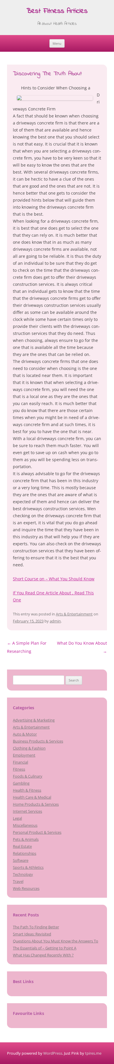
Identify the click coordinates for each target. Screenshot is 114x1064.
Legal (17, 818)
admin (55, 621)
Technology (23, 874)
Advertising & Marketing (34, 720)
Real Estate (22, 846)
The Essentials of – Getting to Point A (44, 948)
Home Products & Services (36, 804)
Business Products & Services (38, 741)
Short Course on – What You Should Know (53, 579)
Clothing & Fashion (29, 748)
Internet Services (27, 811)
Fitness (19, 769)
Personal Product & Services (37, 832)
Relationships (24, 853)
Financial (20, 762)
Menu (57, 43)
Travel (18, 881)
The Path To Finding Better (36, 927)
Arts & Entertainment (74, 614)
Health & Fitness (27, 790)
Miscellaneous (25, 825)
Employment (24, 755)
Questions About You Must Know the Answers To (55, 941)
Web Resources (26, 888)
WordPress (52, 1053)
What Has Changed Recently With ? (43, 955)
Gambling (21, 783)
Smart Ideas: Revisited (32, 934)
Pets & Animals (26, 839)
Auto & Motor (25, 734)
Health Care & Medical (32, 797)
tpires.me (93, 1053)
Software (20, 860)
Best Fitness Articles (57, 11)
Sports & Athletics (28, 867)
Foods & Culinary (27, 776)
